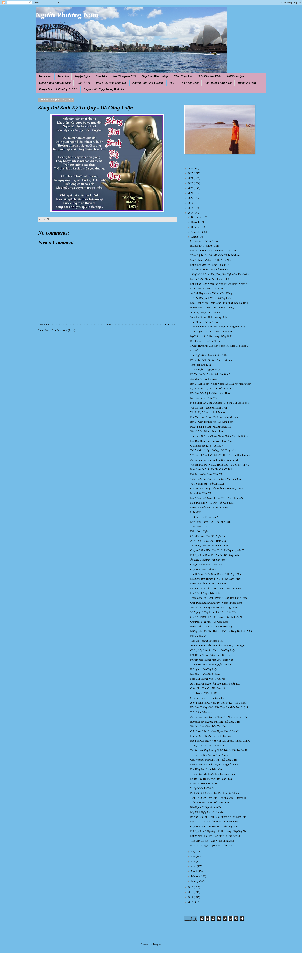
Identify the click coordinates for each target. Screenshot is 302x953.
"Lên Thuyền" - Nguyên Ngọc (205, 369)
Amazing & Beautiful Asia (203, 379)
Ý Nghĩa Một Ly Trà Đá (202, 788)
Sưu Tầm (101, 76)
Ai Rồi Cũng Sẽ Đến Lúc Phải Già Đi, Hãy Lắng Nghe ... (219, 645)
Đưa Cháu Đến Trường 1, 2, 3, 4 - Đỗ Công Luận (215, 579)
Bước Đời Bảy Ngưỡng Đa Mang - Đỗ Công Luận (215, 721)
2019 (191, 203)
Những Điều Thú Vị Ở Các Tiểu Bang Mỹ (211, 626)
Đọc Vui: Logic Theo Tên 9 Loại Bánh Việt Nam (214, 417)
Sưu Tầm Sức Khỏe (209, 76)
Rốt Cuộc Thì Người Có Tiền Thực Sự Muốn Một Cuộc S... (220, 707)
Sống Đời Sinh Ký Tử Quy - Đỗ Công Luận (212, 502)
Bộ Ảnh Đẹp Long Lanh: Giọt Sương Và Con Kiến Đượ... (219, 817)
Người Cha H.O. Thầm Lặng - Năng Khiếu (211, 336)
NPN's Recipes (235, 76)
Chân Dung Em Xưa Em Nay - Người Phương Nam (216, 603)
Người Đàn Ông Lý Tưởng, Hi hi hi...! (209, 265)
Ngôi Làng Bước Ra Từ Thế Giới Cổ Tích (211, 469)
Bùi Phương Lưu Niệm (218, 82)
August (195, 237)
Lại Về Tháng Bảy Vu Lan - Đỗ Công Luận (212, 388)
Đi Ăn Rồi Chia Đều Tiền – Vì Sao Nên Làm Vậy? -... (217, 588)
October (195, 227)
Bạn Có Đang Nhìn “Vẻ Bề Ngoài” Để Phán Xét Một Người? (220, 384)
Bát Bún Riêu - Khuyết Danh (204, 245)
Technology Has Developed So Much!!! (210, 545)
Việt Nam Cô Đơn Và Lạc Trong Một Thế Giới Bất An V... (219, 464)
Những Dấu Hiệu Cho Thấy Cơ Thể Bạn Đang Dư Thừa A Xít (221, 631)
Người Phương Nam (67, 15)
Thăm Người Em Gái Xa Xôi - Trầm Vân (211, 331)
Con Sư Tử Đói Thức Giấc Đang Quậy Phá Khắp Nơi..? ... (219, 617)
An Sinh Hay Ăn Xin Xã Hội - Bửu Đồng (211, 293)
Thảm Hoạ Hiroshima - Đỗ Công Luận (209, 802)
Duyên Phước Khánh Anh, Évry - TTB (209, 279)
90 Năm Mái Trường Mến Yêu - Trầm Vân (211, 660)
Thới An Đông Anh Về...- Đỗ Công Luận (210, 298)
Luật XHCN (196, 512)
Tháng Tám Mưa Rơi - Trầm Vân (207, 745)
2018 (191, 208)
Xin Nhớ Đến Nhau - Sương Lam (207, 431)
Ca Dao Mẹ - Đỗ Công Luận (204, 241)
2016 (191, 887)
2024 (191, 178)
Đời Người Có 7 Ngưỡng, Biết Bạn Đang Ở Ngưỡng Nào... (219, 831)
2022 (191, 188)
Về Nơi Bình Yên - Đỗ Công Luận (207, 483)
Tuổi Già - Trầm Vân (201, 712)
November (196, 222)
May (193, 861)
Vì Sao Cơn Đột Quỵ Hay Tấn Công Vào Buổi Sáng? (216, 479)
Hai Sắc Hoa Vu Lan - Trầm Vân (206, 474)
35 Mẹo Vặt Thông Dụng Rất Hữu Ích (209, 269)
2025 (191, 173)
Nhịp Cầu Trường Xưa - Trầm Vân (207, 679)
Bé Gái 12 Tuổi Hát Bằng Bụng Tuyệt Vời (211, 360)
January (195, 881)
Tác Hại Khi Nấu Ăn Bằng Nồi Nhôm (209, 755)
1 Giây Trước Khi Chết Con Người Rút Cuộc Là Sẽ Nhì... (219, 346)
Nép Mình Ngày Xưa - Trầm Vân (207, 812)
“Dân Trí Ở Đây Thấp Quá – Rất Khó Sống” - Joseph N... (219, 798)
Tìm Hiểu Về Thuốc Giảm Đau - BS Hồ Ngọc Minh (216, 574)
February (196, 876)
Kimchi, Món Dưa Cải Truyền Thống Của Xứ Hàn (215, 764)
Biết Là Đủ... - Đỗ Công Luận (205, 341)
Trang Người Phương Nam (55, 82)
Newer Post (44, 324)
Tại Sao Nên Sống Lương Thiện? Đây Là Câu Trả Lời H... (219, 750)
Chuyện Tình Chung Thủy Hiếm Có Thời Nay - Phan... (217, 488)
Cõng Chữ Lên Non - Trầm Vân (206, 564)
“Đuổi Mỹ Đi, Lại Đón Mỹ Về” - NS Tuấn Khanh (215, 255)
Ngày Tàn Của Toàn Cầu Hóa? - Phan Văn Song (214, 821)
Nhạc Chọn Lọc (183, 76)
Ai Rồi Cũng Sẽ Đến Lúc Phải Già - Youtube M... (215, 460)
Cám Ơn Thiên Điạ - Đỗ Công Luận (208, 698)
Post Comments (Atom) (63, 330)
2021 (191, 193)
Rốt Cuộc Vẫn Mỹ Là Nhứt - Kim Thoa (210, 393)
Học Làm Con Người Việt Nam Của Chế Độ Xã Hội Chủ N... (220, 740)
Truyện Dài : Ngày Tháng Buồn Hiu (104, 89)
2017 (191, 212)
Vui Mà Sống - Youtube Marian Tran (208, 407)
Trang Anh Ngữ (247, 82)
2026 (191, 168)
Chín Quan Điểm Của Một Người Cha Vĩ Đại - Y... (215, 731)
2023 (191, 183)
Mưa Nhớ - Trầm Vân (201, 493)
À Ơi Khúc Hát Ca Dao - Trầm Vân (208, 541)
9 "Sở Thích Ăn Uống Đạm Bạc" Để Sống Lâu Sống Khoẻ (219, 403)
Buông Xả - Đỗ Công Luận (203, 669)
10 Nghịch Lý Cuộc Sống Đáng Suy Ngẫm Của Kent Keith (219, 274)
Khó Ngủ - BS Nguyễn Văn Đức (206, 807)
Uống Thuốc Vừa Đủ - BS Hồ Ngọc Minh (211, 260)
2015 (191, 892)
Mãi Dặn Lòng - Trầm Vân (203, 398)
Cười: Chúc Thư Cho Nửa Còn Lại (207, 688)
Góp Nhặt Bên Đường (155, 76)
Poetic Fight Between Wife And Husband (210, 426)
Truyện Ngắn (82, 76)
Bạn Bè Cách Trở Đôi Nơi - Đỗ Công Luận (211, 422)
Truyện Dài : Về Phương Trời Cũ (58, 89)
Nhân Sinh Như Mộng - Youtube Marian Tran (213, 250)
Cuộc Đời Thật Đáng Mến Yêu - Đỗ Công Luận (214, 826)
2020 (191, 198)
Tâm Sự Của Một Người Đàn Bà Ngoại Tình (212, 774)
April (194, 866)
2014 (191, 897)
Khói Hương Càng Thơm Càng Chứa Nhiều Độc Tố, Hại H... (220, 303)
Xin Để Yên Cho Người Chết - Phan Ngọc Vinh (214, 607)
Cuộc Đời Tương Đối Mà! (203, 569)
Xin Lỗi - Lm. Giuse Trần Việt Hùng (208, 726)
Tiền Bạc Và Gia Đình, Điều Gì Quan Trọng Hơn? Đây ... (219, 326)
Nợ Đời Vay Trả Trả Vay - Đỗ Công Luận (211, 779)
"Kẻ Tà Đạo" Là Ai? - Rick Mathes (207, 412)
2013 (191, 902)
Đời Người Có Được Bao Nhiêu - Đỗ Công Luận (214, 555)
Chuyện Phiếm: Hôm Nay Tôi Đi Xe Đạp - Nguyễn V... (218, 550)
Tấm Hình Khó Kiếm (200, 365)
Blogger (157, 944)
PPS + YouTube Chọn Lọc (111, 82)
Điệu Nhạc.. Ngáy (199, 531)
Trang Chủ (45, 76)
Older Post (170, 324)
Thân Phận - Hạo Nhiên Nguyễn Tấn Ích (210, 664)
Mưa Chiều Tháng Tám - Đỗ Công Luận (210, 522)
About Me (63, 76)
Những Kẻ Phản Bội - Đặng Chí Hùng (209, 507)
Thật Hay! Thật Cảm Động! (204, 517)
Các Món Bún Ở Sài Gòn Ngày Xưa (208, 536)
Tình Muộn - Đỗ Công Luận (204, 322)
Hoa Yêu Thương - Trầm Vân (205, 593)
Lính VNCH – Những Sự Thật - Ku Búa (210, 736)
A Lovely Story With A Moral (205, 312)
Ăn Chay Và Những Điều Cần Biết (207, 560)
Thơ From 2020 (189, 82)
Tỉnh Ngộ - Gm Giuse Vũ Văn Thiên (208, 355)
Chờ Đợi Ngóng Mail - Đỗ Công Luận (209, 622)
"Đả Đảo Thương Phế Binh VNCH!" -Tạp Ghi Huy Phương (220, 455)
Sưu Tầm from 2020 (124, 76)
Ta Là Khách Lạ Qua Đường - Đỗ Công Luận (213, 450)
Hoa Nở (194, 350)
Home (108, 324)
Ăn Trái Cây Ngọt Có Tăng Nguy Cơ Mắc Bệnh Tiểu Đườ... (220, 717)
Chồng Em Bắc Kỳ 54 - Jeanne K (206, 445)
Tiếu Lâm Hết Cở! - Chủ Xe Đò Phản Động (212, 840)
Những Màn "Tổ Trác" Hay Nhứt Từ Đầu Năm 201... (217, 836)
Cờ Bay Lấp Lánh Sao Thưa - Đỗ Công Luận (212, 650)
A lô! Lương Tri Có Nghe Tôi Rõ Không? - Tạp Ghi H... (218, 702)
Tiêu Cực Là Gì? (198, 526)
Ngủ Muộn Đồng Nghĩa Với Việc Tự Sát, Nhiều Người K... (220, 284)
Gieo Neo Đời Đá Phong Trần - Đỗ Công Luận (213, 759)
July (193, 851)
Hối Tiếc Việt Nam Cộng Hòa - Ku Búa (210, 655)
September (196, 232)
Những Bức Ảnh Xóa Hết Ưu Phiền (208, 583)
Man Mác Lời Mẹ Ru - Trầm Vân (207, 288)
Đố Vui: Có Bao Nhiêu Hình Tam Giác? (210, 374)
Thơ (171, 82)
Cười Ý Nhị (83, 82)
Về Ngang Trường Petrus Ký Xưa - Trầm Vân (213, 612)
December (196, 217)
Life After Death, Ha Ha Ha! (204, 783)
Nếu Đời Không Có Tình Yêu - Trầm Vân (211, 441)
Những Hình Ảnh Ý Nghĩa (147, 82)
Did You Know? (198, 636)
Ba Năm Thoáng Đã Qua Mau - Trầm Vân (211, 845)
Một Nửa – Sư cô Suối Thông (205, 674)
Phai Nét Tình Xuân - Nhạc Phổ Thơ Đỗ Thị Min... (216, 793)
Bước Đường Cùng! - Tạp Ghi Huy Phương (212, 307)
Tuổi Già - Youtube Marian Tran (206, 641)
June (193, 856)
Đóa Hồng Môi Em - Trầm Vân (206, 769)
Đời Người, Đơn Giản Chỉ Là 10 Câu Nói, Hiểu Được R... (219, 498)
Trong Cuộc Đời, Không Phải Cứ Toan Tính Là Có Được (218, 598)
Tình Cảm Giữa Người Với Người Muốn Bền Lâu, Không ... (220, 436)
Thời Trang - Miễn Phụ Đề (203, 693)
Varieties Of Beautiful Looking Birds (208, 317)
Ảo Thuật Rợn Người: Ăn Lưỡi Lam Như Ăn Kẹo (215, 683)
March (194, 871)
